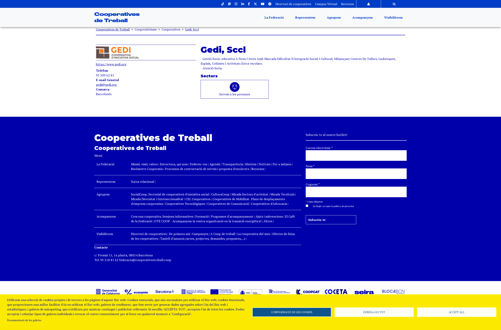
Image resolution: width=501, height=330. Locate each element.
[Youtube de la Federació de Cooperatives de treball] (262, 4)
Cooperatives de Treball (113, 29)
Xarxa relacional (142, 181)
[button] (331, 206)
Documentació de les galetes (24, 320)
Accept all (456, 312)
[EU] (222, 291)
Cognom (313, 184)
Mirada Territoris (282, 194)
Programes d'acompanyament (232, 216)
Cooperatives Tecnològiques (185, 204)
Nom (310, 166)
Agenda (215, 164)
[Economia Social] (136, 292)
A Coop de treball (222, 234)
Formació (202, 216)
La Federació (274, 17)
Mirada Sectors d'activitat (250, 194)
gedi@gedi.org (106, 84)
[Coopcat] (308, 292)
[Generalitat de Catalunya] (108, 291)
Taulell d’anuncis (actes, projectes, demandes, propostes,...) (202, 238)
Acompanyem (362, 17)
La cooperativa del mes (253, 234)
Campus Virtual (326, 4)
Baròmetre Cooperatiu (147, 169)
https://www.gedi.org (111, 64)
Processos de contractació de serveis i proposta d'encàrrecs (207, 169)
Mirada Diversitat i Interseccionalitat (157, 199)
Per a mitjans (282, 164)
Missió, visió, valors (144, 164)
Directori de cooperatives (293, 4)
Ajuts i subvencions (269, 216)
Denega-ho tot (374, 312)
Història (250, 164)
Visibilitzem (393, 17)
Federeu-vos (198, 164)
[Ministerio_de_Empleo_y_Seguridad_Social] (193, 291)
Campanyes (200, 234)
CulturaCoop (220, 194)
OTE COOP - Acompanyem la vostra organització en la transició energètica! (207, 221)
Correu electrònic (319, 148)
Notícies (265, 164)
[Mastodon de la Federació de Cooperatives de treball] (229, 4)
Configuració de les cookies (291, 312)
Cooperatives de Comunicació (228, 204)
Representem (304, 17)
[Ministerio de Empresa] (250, 292)
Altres (267, 221)
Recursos (347, 4)
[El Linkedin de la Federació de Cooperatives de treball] (243, 4)
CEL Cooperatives (198, 199)
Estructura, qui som (174, 164)
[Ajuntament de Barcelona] (164, 291)
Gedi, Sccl (192, 29)
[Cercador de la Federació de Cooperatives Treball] (394, 4)
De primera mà (179, 234)
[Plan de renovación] (279, 291)
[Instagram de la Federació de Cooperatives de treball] (236, 4)
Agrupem (333, 17)
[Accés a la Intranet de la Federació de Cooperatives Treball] (368, 4)
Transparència (232, 164)
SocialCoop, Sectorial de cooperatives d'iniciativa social (170, 194)
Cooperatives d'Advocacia (269, 204)
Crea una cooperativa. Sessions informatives (162, 216)
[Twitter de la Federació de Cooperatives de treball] (255, 4)
